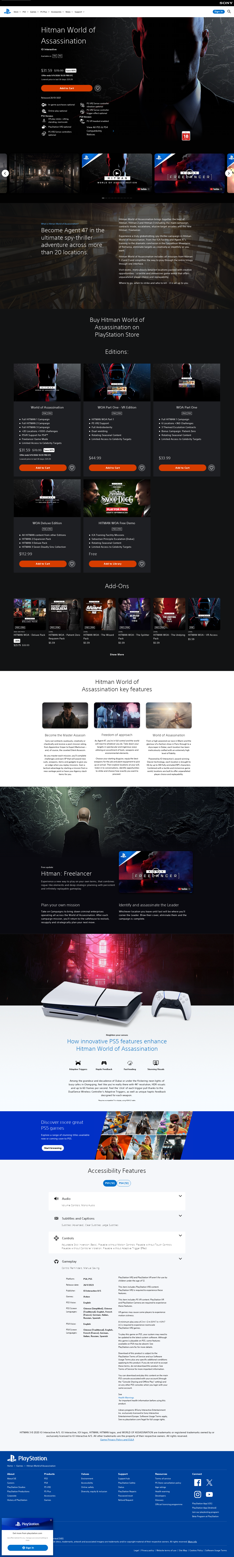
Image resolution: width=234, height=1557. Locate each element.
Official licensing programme (168, 1504)
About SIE (11, 1478)
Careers (10, 1482)
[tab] (110, 1183)
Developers (160, 1495)
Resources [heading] (161, 1474)
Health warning (162, 1491)
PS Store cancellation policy (168, 1482)
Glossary (159, 1500)
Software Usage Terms (216, 1550)
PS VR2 (47, 1487)
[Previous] (5, 173)
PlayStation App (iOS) (202, 1503)
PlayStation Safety (126, 1482)
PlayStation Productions (18, 1491)
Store (16, 11)
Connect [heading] (197, 1474)
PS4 (46, 1482)
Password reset (125, 1495)
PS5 (24, 11)
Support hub (124, 1478)
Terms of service (163, 1478)
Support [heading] (123, 1474)
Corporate (11, 1495)
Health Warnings (126, 1397)
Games (33, 11)
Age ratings (160, 1487)
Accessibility (87, 1482)
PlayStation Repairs (127, 1491)
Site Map (183, 1550)
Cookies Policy (196, 1550)
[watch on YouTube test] (143, 189)
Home (10, 1465)
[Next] (228, 173)
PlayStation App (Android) (204, 1507)
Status (121, 1487)
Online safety (87, 1487)
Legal (136, 1550)
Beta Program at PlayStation (205, 1516)
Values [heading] (85, 1474)
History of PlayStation (17, 1500)
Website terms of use (166, 1550)
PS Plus (43, 11)
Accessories (56, 11)
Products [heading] (49, 1474)
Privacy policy (147, 1550)
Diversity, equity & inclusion (94, 1491)
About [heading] (10, 1474)
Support (78, 11)
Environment (87, 1478)
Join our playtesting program (205, 1512)
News (68, 11)
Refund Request (125, 1500)
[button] (117, 173)
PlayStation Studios (16, 1487)
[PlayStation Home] (7, 11)
